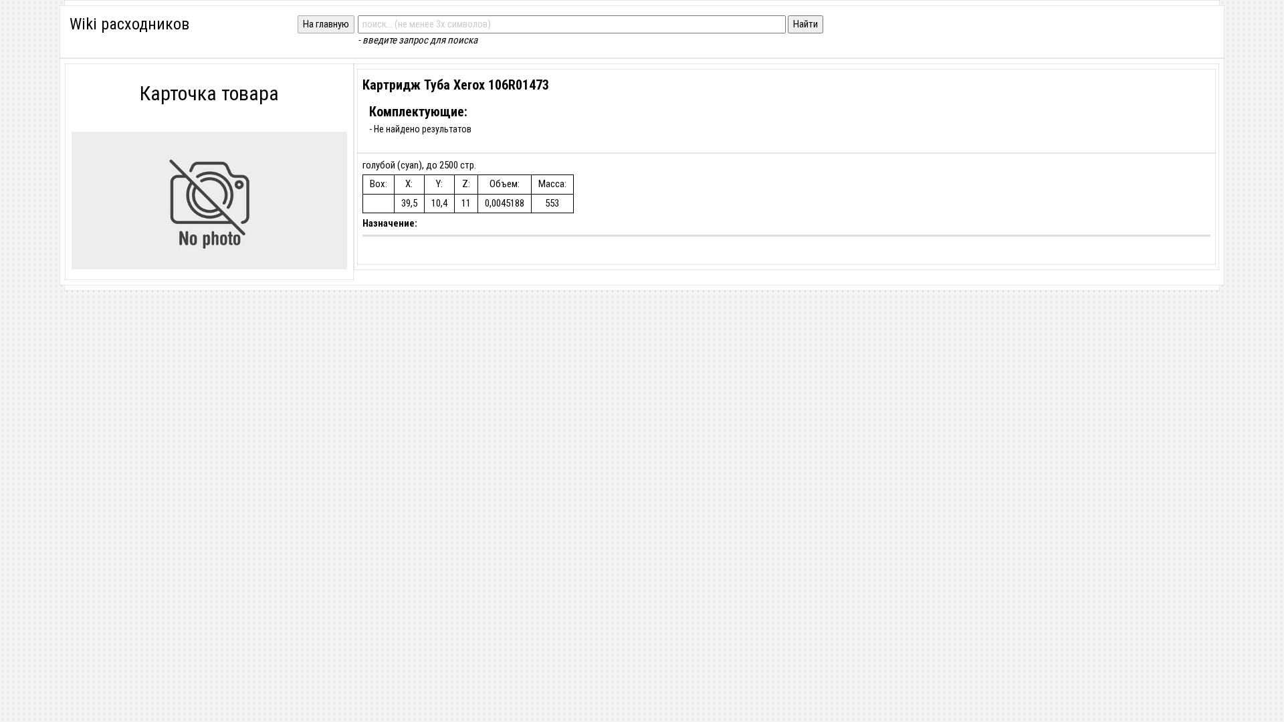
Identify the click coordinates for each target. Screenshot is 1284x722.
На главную (326, 24)
